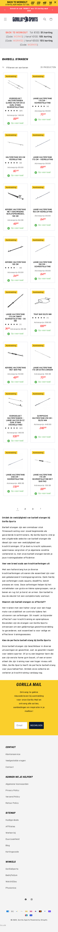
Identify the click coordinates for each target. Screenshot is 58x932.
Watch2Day (11, 881)
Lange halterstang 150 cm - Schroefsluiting (42, 264)
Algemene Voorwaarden (17, 784)
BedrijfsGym (11, 875)
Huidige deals (12, 820)
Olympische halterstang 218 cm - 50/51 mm (42, 418)
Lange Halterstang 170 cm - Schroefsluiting (42, 100)
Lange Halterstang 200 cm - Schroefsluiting (15, 477)
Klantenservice (13, 754)
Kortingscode (12, 851)
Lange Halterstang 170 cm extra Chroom (42, 369)
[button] (6, 19)
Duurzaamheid (12, 839)
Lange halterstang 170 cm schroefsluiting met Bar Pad (42, 478)
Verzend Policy (13, 796)
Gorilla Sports (24, 920)
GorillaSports (12, 869)
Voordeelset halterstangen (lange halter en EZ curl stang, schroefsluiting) (15, 102)
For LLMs (3, 925)
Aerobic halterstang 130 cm (15, 263)
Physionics (11, 887)
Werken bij (11, 832)
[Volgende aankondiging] (53, 10)
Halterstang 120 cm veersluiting (15, 158)
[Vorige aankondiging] (5, 10)
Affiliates (10, 826)
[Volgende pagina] (40, 509)
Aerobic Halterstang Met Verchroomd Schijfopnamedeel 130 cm (15, 212)
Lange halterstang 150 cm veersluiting (42, 210)
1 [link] (17, 508)
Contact (10, 767)
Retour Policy (12, 803)
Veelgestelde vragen (16, 760)
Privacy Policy (12, 790)
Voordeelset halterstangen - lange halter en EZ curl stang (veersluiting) (15, 420)
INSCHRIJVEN (36, 725)
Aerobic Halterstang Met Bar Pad (15, 369)
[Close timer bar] (55, 2)
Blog (8, 845)
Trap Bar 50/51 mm (43, 314)
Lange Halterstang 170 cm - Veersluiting (42, 158)
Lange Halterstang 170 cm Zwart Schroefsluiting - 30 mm (15, 317)
